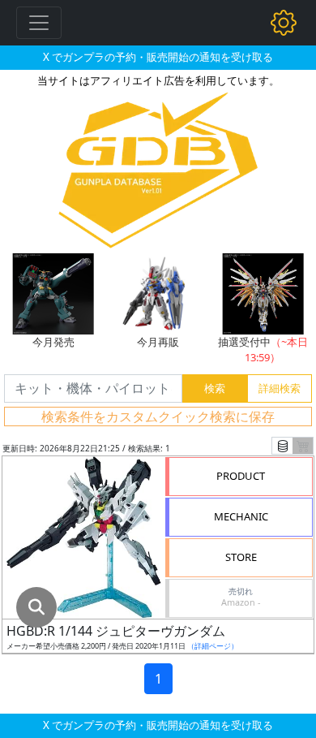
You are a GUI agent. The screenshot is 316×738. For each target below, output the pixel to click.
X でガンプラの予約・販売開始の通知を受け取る (158, 57)
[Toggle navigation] (39, 22)
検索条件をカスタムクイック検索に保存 (158, 416)
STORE (241, 557)
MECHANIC (241, 516)
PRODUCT (240, 475)
